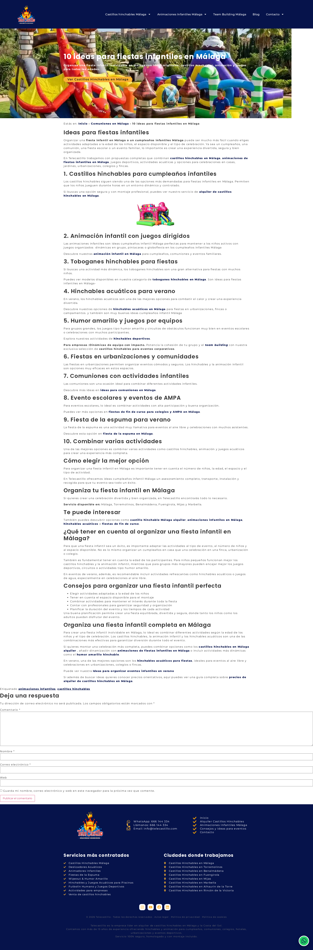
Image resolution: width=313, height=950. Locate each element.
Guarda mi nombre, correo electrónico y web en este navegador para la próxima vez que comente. (79, 791)
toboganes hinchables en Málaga (179, 279)
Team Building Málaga (229, 14)
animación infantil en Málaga (117, 253)
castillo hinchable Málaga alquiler (158, 519)
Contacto (272, 14)
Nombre (7, 751)
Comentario (10, 710)
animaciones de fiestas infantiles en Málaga (154, 650)
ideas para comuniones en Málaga (128, 390)
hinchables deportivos (132, 338)
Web (3, 778)
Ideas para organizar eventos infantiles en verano (133, 671)
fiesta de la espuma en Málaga (128, 433)
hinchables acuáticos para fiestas (164, 660)
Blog (256, 14)
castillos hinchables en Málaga (195, 158)
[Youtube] (151, 907)
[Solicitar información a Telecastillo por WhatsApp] (304, 941)
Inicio (83, 123)
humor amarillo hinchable (98, 654)
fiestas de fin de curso (120, 523)
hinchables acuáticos (81, 523)
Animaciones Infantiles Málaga (179, 14)
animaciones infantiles (37, 688)
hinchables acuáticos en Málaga (139, 309)
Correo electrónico (15, 764)
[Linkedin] (167, 907)
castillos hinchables (73, 688)
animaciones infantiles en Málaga (214, 519)
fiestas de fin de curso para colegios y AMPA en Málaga (154, 411)
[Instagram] (142, 907)
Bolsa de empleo (156, 942)
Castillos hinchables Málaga (125, 14)
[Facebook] (159, 907)
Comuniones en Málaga (110, 123)
